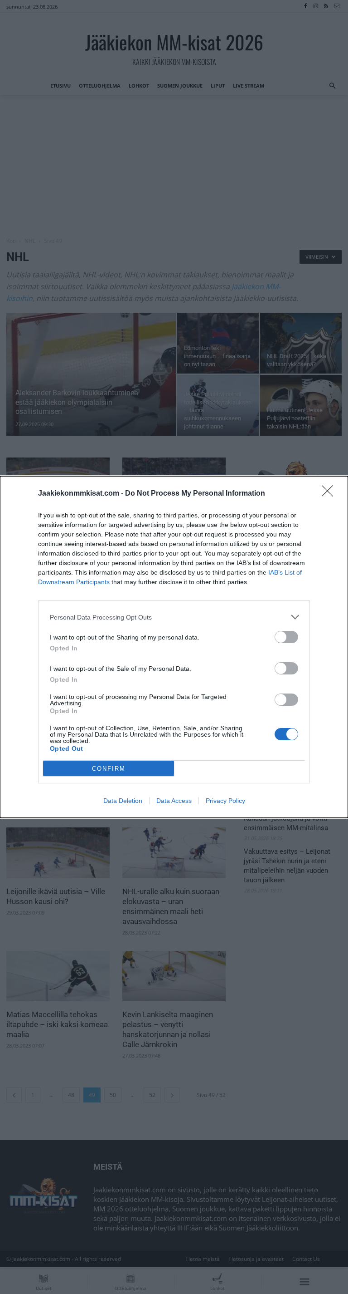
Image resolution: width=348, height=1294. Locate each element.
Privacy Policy (225, 800)
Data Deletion (122, 800)
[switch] (286, 637)
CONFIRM (109, 768)
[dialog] (174, 647)
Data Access (174, 800)
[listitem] (174, 617)
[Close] (330, 493)
